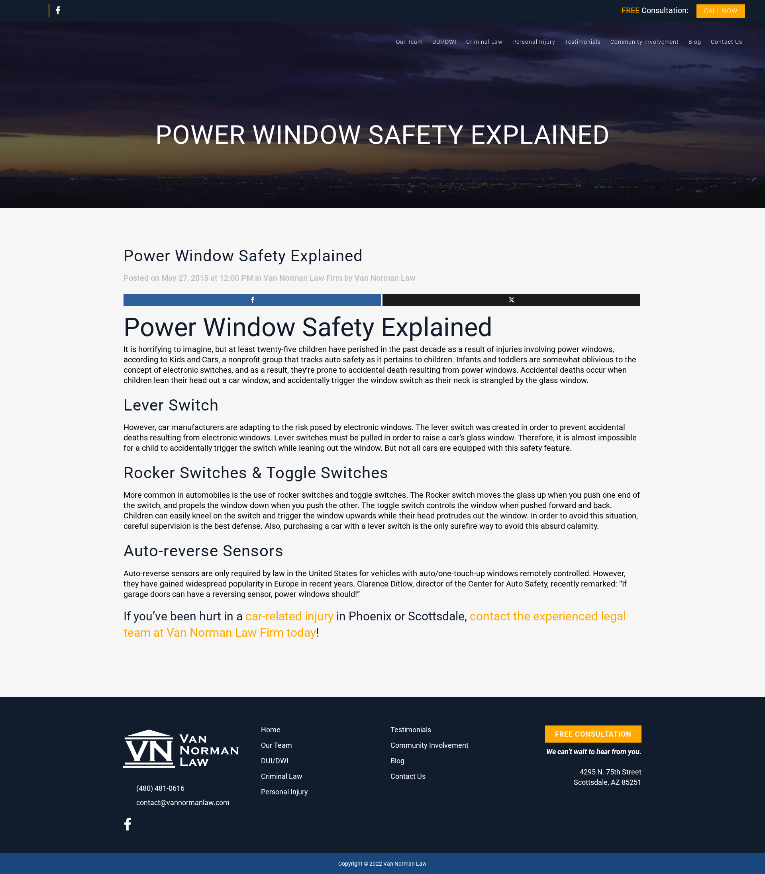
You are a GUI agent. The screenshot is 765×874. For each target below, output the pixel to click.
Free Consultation (593, 734)
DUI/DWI (274, 761)
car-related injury (289, 616)
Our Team (276, 745)
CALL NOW (721, 11)
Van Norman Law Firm (302, 278)
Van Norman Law (385, 278)
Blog (397, 761)
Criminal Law (281, 776)
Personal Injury (284, 792)
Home (270, 729)
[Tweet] (511, 300)
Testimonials (410, 729)
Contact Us (408, 776)
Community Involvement (429, 745)
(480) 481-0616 (160, 788)
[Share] (252, 300)
